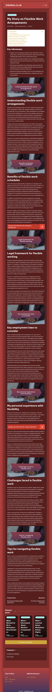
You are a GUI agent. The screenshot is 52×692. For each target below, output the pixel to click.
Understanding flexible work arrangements (19, 35)
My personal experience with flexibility (18, 41)
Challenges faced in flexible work (16, 43)
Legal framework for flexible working (17, 38)
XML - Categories (10, 679)
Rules (6, 677)
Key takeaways (13, 33)
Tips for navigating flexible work (16, 45)
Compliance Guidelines (13, 654)
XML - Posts (8, 681)
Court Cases (10, 657)
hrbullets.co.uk (14, 5)
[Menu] (46, 5)
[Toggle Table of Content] (42, 31)
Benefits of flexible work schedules (17, 36)
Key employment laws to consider (16, 40)
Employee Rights (12, 14)
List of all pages (31, 677)
